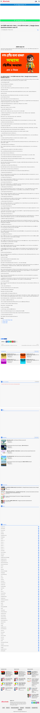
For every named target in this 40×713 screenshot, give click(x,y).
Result (20, 623)
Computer (20, 550)
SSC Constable (20, 635)
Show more (36, 351)
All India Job (20, 528)
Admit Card (20, 526)
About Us (7, 707)
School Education (20, 628)
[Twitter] (8, 341)
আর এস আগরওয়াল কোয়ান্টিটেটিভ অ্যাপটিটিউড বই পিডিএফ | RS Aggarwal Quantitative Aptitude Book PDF (19, 500)
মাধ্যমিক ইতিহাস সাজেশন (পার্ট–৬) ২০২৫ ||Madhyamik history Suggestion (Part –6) (32, 360)
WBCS (20, 647)
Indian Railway (20, 586)
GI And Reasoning (20, 574)
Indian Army (20, 584)
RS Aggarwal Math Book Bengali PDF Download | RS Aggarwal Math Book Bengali (18, 496)
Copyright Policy (34, 707)
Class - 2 (20, 542)
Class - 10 (4, 23)
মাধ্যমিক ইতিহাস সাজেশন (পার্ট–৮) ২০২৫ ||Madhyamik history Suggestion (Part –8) (32, 354)
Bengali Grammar (20, 535)
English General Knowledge (20, 557)
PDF (20, 608)
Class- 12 (20, 548)
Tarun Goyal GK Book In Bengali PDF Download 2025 (9, 688)
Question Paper (20, 616)
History (20, 579)
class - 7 (20, 545)
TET (20, 640)
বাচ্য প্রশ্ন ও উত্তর (5, 322)
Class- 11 (20, 547)
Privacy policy (28, 707)
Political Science (20, 613)
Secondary (20, 632)
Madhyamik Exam (20, 596)
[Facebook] (6, 341)
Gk (20, 576)
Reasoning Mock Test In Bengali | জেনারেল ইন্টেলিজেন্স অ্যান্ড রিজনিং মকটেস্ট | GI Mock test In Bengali (8, 683)
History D (20, 581)
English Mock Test (20, 560)
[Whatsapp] (10, 341)
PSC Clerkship (20, 615)
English (20, 555)
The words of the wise (20, 642)
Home (2, 23)
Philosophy (20, 610)
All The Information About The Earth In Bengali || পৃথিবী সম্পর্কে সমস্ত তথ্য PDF (17, 445)
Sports (20, 633)
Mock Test (20, 601)
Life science (20, 594)
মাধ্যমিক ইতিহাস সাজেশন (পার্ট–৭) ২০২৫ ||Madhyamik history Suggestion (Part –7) (13, 360)
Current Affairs (20, 552)
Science (20, 630)
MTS (20, 603)
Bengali (20, 533)
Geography (20, 572)
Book (20, 538)
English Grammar (20, 559)
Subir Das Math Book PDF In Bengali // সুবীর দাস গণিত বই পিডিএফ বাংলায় (8, 679)
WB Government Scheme (20, 645)
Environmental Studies (20, 564)
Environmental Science (20, 562)
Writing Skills (20, 650)
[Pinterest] (12, 341)
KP (20, 589)
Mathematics (20, 598)
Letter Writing (20, 593)
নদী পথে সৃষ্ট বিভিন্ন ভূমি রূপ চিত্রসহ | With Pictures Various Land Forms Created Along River (19, 456)
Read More (10, 356)
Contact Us (20, 709)
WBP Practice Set (20, 649)
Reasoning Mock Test (20, 620)
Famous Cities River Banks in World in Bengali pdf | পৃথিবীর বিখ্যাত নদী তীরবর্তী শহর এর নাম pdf (19, 461)
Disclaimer (22, 707)
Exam (20, 565)
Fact (20, 567)
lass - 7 (20, 591)
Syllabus (20, 638)
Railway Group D (20, 618)
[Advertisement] (20, 12)
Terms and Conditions (15, 707)
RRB (20, 625)
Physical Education (20, 611)
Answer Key (20, 530)
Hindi (20, 577)
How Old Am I (20, 582)
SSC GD (20, 637)
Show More (36, 437)
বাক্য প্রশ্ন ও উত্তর (5, 321)
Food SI (20, 569)
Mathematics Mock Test (20, 599)
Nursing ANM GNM (20, 606)
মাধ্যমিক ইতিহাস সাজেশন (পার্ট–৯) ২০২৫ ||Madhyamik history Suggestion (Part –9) (13, 354)
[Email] (14, 341)
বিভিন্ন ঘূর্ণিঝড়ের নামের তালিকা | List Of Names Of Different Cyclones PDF (16, 440)
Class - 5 (20, 543)
